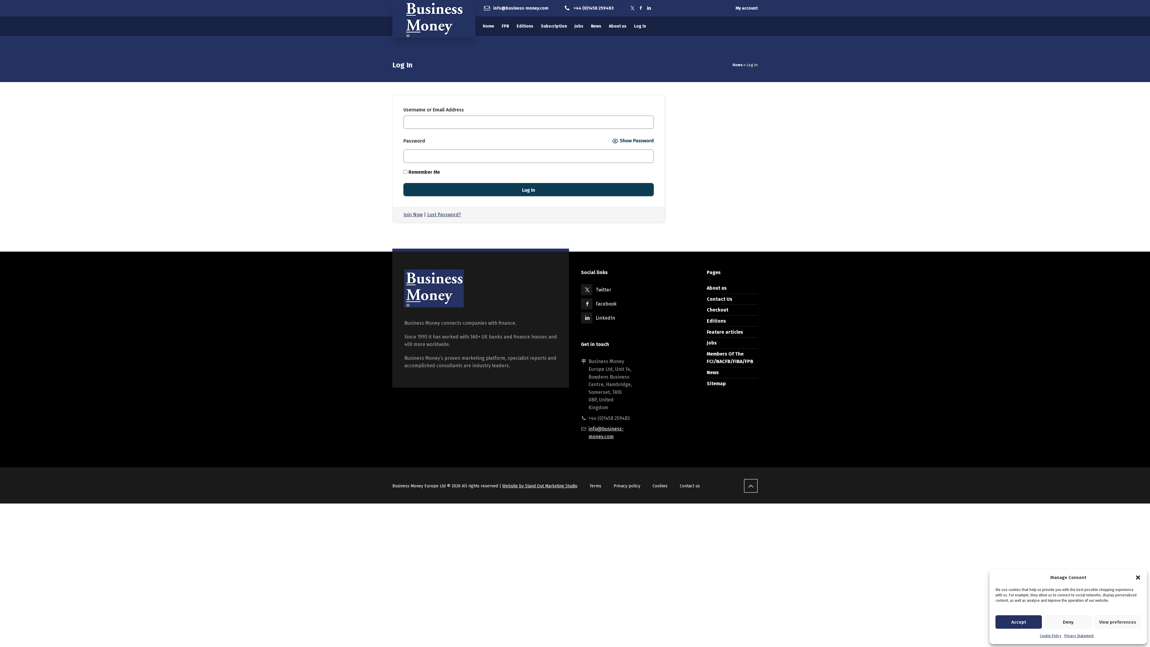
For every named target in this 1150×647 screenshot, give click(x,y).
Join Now (413, 214)
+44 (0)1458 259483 (594, 7)
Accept (1018, 622)
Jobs (712, 343)
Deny (1068, 622)
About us (717, 288)
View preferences (1117, 622)
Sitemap (716, 383)
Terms (595, 486)
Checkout (717, 310)
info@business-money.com (520, 7)
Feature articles (725, 332)
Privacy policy (627, 486)
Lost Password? (444, 214)
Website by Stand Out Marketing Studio (539, 486)
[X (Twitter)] (632, 8)
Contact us (690, 486)
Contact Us (719, 299)
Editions (716, 321)
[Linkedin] (649, 8)
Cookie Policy (1050, 636)
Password (414, 141)
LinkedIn (605, 318)
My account (747, 8)
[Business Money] (434, 19)
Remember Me (423, 172)
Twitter (603, 290)
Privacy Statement (1079, 636)
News (713, 372)
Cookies (660, 486)
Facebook (606, 304)
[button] (1138, 578)
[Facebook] (641, 8)
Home (737, 65)
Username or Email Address (433, 110)
